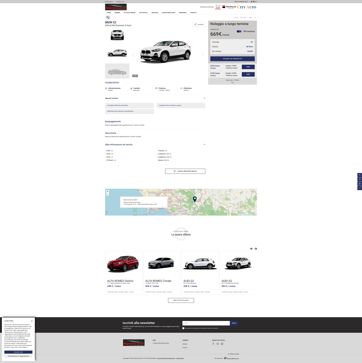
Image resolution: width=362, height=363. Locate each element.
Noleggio (155, 12)
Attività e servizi (129, 12)
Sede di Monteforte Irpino (161, 343)
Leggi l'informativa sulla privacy (166, 358)
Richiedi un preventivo (232, 59)
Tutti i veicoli (243, 17)
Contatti (193, 12)
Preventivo (110, 1)
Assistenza (183, 12)
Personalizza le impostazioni (18, 356)
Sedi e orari (120, 1)
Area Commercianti (241, 1)
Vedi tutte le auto (181, 300)
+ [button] (107, 191)
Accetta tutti (18, 352)
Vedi (248, 67)
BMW (250, 17)
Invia (234, 323)
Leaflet (240, 214)
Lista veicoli (143, 12)
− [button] (107, 194)
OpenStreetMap (247, 214)
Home (109, 12)
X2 (255, 17)
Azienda (117, 12)
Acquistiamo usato (168, 12)
